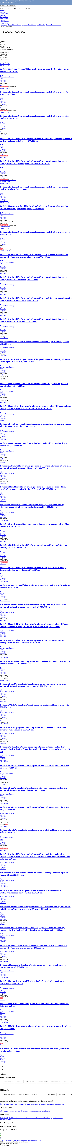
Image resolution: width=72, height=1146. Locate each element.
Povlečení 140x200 (24, 1094)
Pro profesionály (35, 1118)
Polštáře (66, 1081)
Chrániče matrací (55, 1081)
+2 (0, 85)
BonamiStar (8, 1119)
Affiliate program (50, 1118)
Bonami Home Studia (33, 1111)
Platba (25, 1111)
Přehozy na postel (30, 1081)
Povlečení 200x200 (37, 1094)
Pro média (42, 1118)
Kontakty (6, 1118)
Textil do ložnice (4, 26)
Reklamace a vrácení (18, 1111)
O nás (10, 1118)
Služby (2, 1118)
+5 (0, 154)
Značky (14, 1118)
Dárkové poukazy (21, 1118)
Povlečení (10, 26)
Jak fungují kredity (45, 1111)
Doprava (10, 1111)
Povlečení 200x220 (50, 1094)
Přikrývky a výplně (43, 1081)
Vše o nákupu (4, 1111)
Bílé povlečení (62, 1094)
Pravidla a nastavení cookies (33, 1140)
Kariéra (28, 1118)
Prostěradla (19, 1081)
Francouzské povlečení (10, 1094)
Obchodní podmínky (6, 1140)
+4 (0, 375)
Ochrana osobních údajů (18, 1140)
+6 (2, 154)
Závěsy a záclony (8, 1081)
